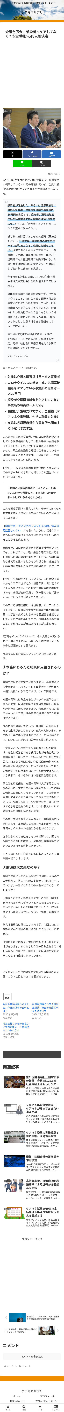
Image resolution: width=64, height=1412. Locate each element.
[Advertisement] (32, 73)
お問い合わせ (17, 1401)
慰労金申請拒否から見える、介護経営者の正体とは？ (16, 1007)
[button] (41, 163)
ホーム (16, 1396)
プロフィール (47, 1396)
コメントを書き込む (32, 1356)
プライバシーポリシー (47, 1401)
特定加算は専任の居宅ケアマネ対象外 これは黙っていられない (16, 1027)
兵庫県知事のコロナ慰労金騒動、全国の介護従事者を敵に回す (45, 1007)
